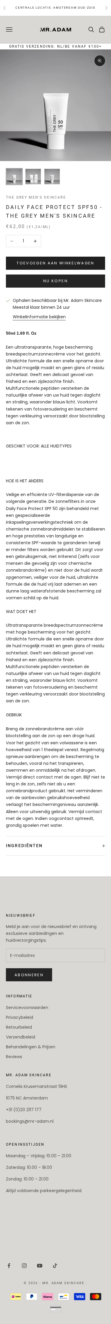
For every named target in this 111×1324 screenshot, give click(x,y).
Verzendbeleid (20, 1037)
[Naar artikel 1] (14, 176)
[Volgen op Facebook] (9, 1266)
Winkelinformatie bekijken (39, 317)
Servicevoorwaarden (27, 1007)
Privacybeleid (19, 1017)
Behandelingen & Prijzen (30, 1047)
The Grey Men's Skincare (36, 197)
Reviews (14, 1057)
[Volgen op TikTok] (55, 1266)
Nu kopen (55, 281)
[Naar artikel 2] (33, 176)
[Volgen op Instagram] (24, 1266)
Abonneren (29, 975)
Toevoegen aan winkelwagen (55, 263)
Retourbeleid (19, 1027)
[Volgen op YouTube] (40, 1266)
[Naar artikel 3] (52, 176)
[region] (87, 1300)
